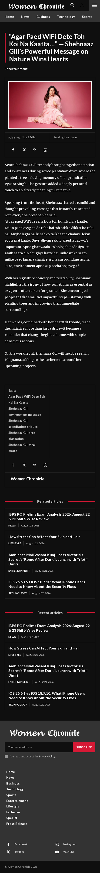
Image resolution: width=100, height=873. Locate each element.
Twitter (19, 852)
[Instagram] (57, 844)
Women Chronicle (27, 478)
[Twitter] (23, 149)
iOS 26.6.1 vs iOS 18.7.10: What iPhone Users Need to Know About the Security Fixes (46, 584)
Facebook (20, 844)
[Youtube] (57, 852)
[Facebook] (13, 149)
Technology (17, 593)
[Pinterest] (34, 149)
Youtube (68, 852)
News (12, 525)
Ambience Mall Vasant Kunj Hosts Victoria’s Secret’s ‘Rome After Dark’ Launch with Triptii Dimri (47, 559)
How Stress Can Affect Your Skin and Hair (44, 536)
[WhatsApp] (45, 149)
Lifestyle (14, 543)
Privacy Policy (47, 756)
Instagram (69, 844)
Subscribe (84, 747)
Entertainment (16, 69)
